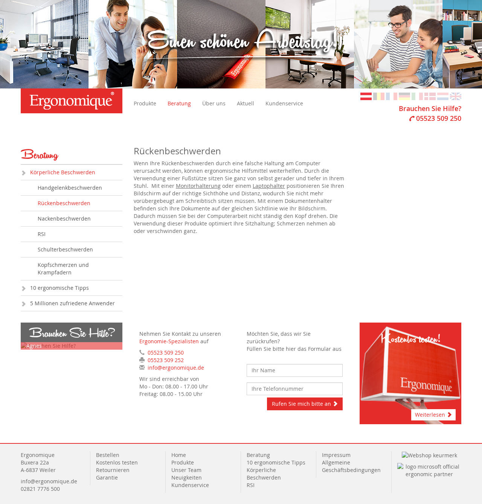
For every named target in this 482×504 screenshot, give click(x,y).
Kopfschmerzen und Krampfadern (63, 268)
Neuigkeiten (186, 477)
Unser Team (186, 470)
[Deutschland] (404, 95)
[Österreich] (366, 95)
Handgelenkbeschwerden (70, 187)
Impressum (336, 454)
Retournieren (113, 470)
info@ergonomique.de (176, 367)
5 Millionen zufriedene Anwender (72, 303)
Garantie (107, 477)
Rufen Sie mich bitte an (302, 403)
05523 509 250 (438, 118)
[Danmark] (430, 95)
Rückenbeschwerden (64, 203)
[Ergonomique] (71, 100)
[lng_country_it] (417, 95)
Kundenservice (284, 103)
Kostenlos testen (117, 462)
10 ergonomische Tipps (59, 287)
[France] (391, 95)
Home (178, 454)
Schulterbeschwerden (65, 249)
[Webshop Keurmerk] (429, 454)
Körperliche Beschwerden (62, 172)
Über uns (214, 103)
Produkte (145, 103)
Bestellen (107, 454)
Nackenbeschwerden (64, 218)
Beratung (179, 103)
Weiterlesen (431, 414)
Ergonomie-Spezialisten (169, 341)
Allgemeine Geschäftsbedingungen (351, 466)
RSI (42, 234)
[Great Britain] (455, 95)
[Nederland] (442, 95)
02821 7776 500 (40, 488)
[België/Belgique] (378, 95)
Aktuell (245, 103)
